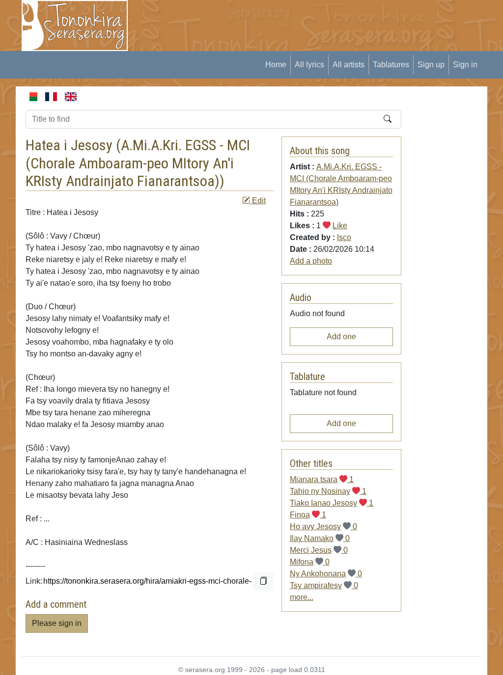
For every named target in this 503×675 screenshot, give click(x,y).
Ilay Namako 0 (320, 538)
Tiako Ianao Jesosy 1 (331, 503)
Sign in (465, 64)
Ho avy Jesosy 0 (323, 526)
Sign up (431, 64)
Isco (344, 237)
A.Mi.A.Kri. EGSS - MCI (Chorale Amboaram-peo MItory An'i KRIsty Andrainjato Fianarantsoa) (138, 162)
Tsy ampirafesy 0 (324, 585)
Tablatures (391, 64)
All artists (348, 64)
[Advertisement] (318, 22)
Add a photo (311, 261)
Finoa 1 (308, 515)
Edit (258, 200)
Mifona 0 (310, 562)
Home (275, 64)
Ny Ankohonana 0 (326, 573)
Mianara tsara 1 (322, 479)
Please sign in (57, 623)
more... (301, 597)
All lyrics (309, 64)
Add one (341, 336)
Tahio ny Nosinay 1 (328, 491)
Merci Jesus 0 (319, 550)
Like (340, 225)
